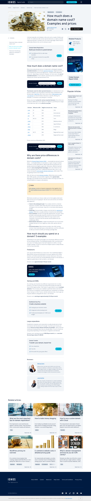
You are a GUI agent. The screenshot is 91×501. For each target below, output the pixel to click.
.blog (29, 129)
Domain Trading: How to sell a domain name (74, 96)
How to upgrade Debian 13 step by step (74, 144)
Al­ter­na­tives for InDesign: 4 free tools (74, 159)
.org (29, 113)
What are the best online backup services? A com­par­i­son (75, 128)
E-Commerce (59, 12)
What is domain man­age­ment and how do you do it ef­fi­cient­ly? (70, 453)
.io (28, 118)
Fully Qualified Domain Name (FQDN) (40, 190)
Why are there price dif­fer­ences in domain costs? (15, 47)
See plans (58, 310)
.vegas (29, 135)
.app (29, 124)
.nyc (29, 132)
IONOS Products (71, 2)
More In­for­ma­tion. (68, 498)
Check (59, 55)
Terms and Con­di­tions (67, 479)
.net (29, 116)
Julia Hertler (40, 378)
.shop (29, 127)
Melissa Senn (40, 363)
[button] (45, 271)
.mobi (29, 121)
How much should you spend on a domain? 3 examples (15, 52)
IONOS (9, 7)
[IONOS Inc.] (17, 479)
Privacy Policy (78, 479)
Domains (23, 7)
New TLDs (36, 94)
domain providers (43, 175)
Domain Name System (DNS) (39, 161)
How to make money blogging (45, 418)
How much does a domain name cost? (15, 43)
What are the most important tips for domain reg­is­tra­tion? (20, 419)
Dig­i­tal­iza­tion (51, 12)
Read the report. (75, 85)
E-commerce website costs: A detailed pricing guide (45, 452)
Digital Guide (16, 7)
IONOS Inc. (14, 493)
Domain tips (29, 7)
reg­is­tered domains (48, 71)
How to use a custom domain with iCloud (70, 419)
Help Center (57, 479)
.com (29, 110)
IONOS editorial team (52, 27)
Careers (42, 479)
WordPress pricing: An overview (17, 452)
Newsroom (49, 479)
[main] (45, 214)
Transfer (58, 349)
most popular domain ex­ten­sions (45, 171)
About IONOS (34, 479)
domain (34, 188)
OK (80, 498)
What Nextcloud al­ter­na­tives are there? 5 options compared (75, 112)
